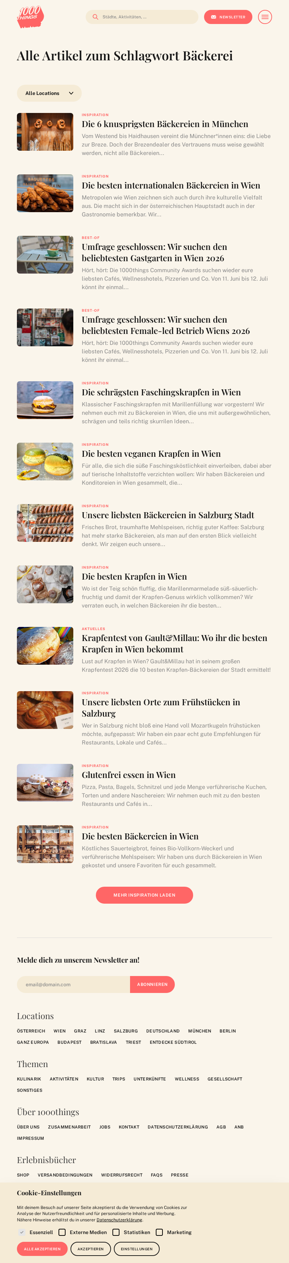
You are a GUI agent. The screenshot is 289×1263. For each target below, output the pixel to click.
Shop (23, 1175)
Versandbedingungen (65, 1175)
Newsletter (232, 17)
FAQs (156, 1175)
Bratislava (103, 1042)
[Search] (93, 17)
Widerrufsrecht (121, 1175)
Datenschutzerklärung (178, 1127)
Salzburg (126, 1031)
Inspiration (95, 114)
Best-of (91, 237)
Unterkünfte (150, 1079)
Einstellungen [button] (137, 1249)
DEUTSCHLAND (163, 1031)
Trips (118, 1079)
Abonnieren (152, 984)
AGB (221, 1127)
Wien (60, 1031)
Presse (180, 1175)
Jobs (104, 1127)
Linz (100, 1031)
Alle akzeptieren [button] (42, 1249)
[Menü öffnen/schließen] (265, 17)
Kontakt (129, 1127)
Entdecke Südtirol (173, 1042)
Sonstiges (30, 1090)
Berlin (228, 1031)
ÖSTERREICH (31, 1031)
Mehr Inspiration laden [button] (149, 898)
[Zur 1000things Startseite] (30, 17)
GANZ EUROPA (33, 1042)
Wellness (187, 1079)
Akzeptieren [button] (91, 1249)
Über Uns (28, 1127)
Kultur (95, 1079)
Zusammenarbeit (69, 1127)
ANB (239, 1127)
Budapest (69, 1042)
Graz (80, 1031)
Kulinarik (29, 1079)
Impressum (30, 1138)
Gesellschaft (225, 1079)
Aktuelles (93, 628)
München (199, 1031)
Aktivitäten (64, 1079)
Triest (133, 1042)
